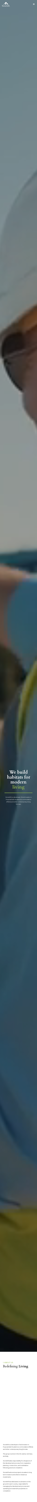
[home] (5, 4)
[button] (34, 4)
